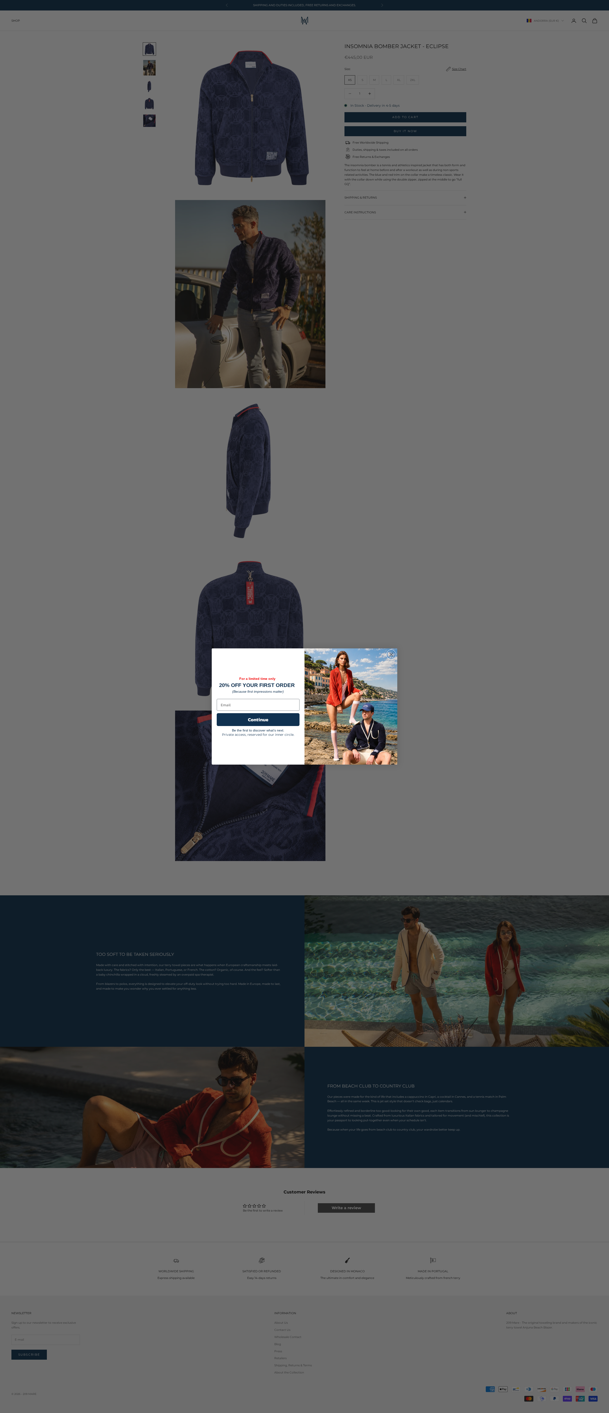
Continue (258, 719)
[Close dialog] (391, 654)
